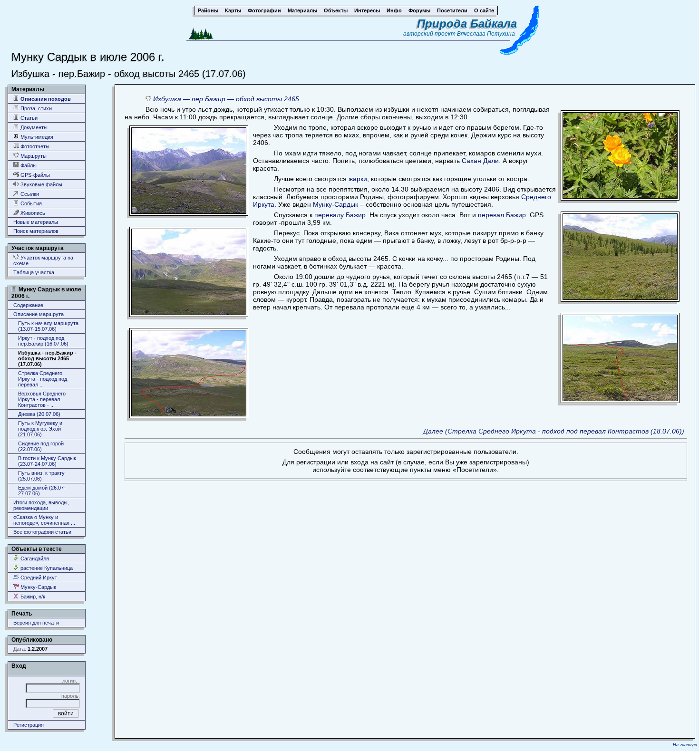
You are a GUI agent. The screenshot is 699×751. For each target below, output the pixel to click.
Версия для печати (36, 623)
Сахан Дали (480, 160)
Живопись (32, 213)
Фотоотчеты (34, 146)
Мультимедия (36, 137)
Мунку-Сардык (37, 587)
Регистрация (28, 725)
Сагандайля (34, 558)
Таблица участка (33, 272)
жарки (358, 179)
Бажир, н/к (32, 596)
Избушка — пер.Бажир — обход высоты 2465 (226, 99)
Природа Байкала (467, 23)
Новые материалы (35, 222)
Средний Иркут (38, 577)
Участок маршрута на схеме (43, 260)
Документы (33, 127)
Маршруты (33, 156)
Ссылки (29, 194)
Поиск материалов (35, 231)
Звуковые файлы (40, 184)
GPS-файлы (34, 175)
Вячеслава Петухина (486, 33)
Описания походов (45, 99)
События (30, 203)
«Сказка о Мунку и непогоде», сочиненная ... (44, 520)
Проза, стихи (35, 108)
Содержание (28, 305)
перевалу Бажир (340, 215)
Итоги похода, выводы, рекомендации (41, 505)
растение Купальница (46, 568)
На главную (685, 744)
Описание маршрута (38, 314)
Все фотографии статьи (42, 532)
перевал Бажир (502, 215)
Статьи (28, 118)
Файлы (28, 165)
